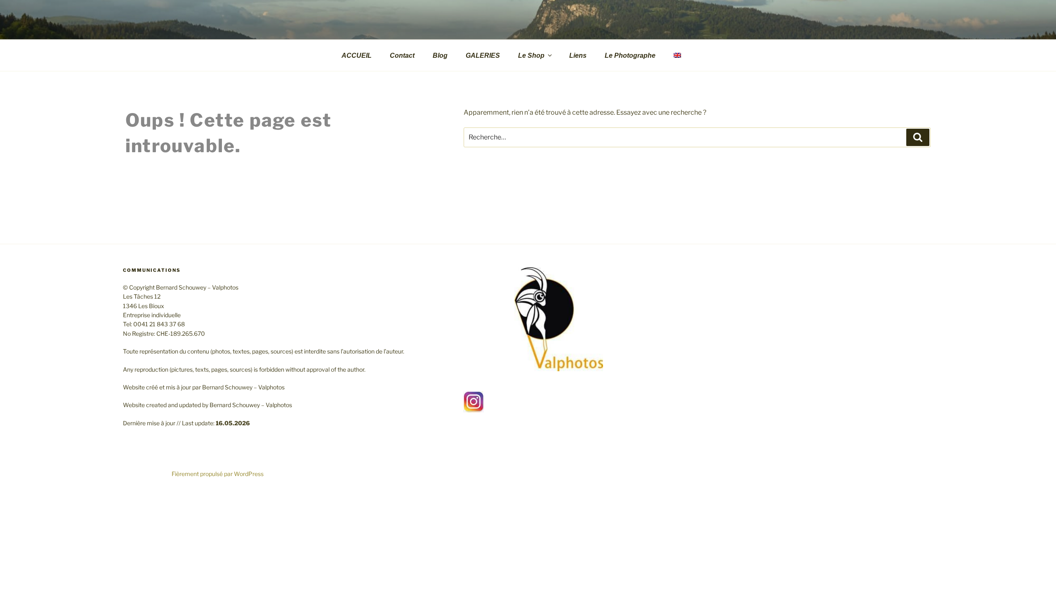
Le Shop (531, 55)
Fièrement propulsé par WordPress (218, 473)
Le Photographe (630, 55)
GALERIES (483, 55)
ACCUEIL (357, 55)
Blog (440, 55)
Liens (578, 55)
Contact (402, 55)
